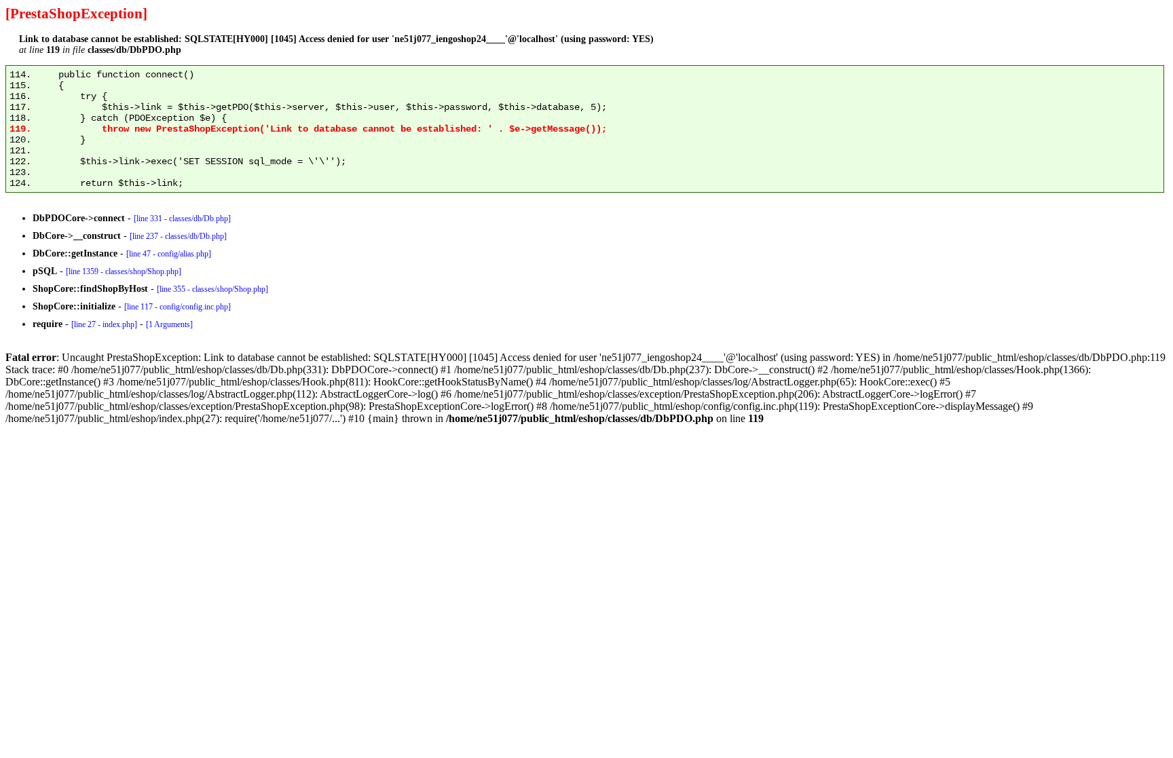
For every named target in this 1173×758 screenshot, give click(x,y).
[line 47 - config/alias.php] (168, 254)
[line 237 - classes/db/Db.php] (178, 236)
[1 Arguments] (169, 324)
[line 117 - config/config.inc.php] (177, 306)
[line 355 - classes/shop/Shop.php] (212, 289)
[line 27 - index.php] (104, 324)
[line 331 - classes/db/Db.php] (182, 218)
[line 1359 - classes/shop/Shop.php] (123, 271)
